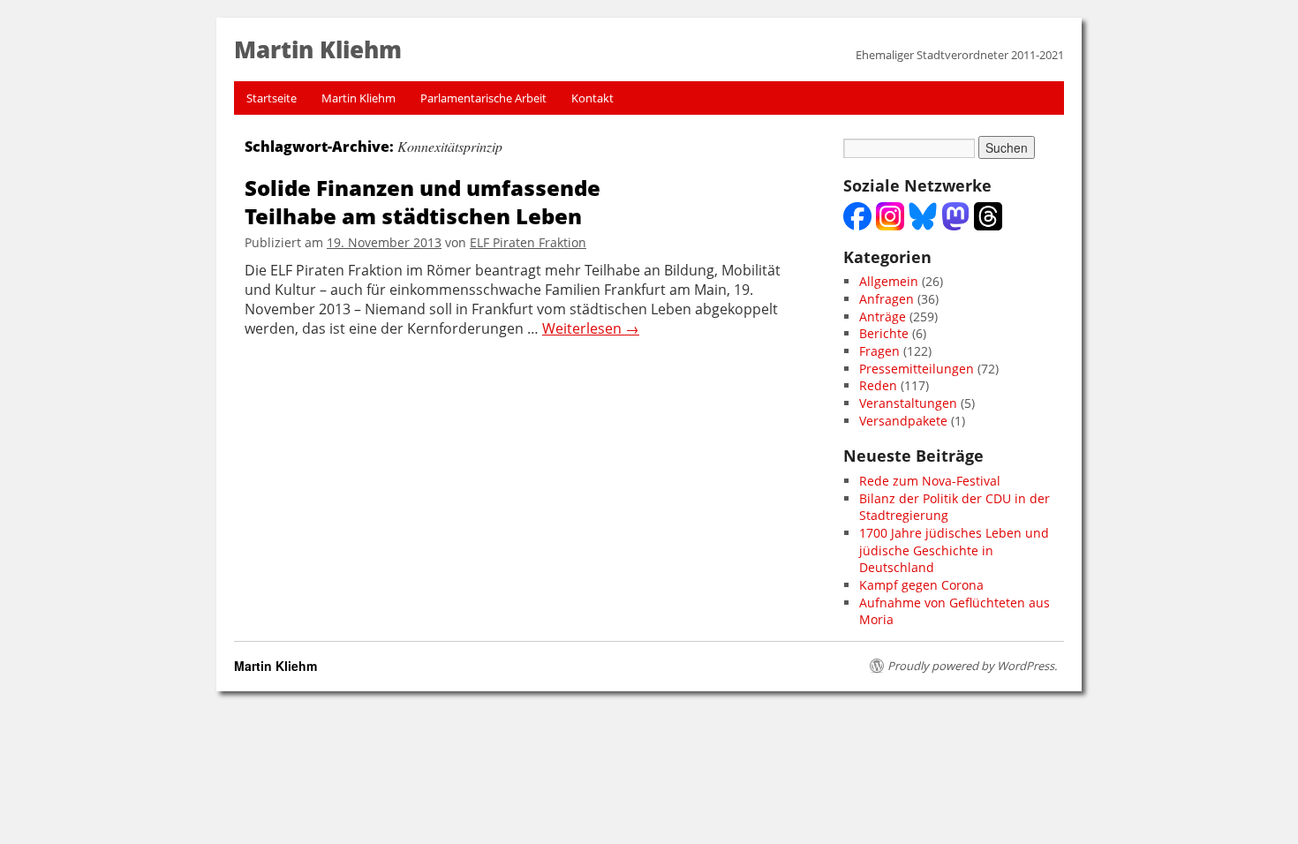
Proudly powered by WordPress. (972, 666)
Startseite (271, 98)
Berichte (884, 333)
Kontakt (592, 98)
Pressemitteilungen (916, 368)
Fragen (879, 351)
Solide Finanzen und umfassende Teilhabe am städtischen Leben (422, 201)
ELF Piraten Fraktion (528, 242)
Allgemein (888, 281)
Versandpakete (903, 420)
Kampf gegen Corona (921, 584)
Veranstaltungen (908, 403)
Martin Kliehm (358, 98)
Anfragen (886, 298)
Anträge (882, 316)
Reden (878, 385)
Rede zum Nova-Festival (929, 480)
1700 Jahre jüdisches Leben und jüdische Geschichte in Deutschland (954, 550)
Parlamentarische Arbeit (483, 98)
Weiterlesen (590, 329)
